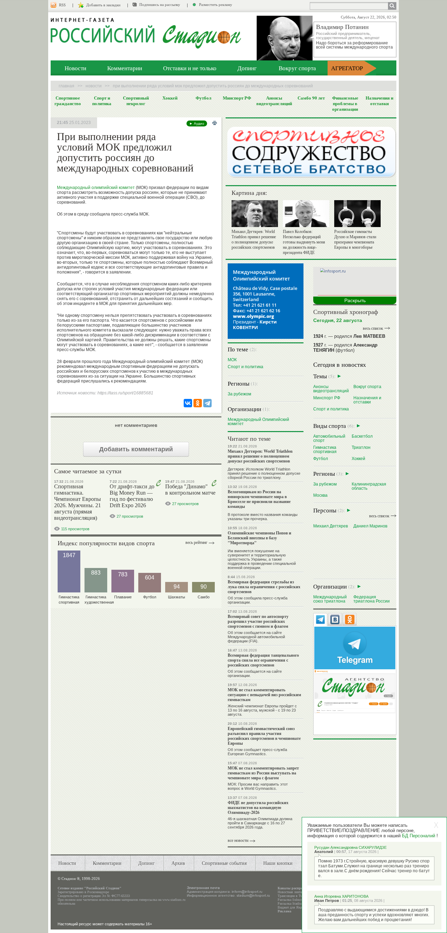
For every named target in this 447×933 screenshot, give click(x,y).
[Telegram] (207, 403)
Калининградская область (369, 486)
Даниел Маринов (370, 526)
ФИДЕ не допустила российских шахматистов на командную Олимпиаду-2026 (258, 807)
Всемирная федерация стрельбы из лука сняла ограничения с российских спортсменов (264, 587)
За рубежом (239, 394)
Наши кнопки (278, 863)
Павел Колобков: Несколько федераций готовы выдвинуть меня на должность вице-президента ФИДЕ (304, 242)
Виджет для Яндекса (293, 907)
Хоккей (169, 98)
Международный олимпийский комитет (96, 187)
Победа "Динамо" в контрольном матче (190, 489)
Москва (320, 495)
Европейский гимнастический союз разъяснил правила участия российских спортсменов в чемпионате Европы (264, 736)
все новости (238, 840)
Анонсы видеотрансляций (274, 100)
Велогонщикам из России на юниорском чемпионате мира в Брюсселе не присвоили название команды (259, 499)
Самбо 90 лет (311, 98)
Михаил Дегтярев (330, 526)
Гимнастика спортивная (325, 449)
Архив (178, 863)
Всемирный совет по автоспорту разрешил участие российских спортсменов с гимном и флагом (258, 621)
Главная (66, 85)
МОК (232, 359)
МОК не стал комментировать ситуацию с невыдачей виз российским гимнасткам (264, 694)
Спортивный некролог (136, 100)
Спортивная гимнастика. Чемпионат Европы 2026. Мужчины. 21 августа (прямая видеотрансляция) (77, 502)
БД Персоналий (418, 835)
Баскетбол (362, 436)
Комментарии (124, 68)
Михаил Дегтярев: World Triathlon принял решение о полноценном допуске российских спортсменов (254, 239)
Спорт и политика (101, 100)
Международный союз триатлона (330, 599)
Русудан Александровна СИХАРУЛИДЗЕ (350, 847)
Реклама (284, 911)
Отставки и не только (190, 68)
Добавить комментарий (136, 449)
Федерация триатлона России (371, 599)
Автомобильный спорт (329, 438)
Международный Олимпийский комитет (258, 421)
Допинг (247, 68)
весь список (373, 328)
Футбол (203, 98)
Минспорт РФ (237, 98)
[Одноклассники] (197, 403)
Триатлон (361, 447)
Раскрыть (355, 300)
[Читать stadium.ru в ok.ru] (354, 691)
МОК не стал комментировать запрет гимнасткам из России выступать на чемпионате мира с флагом (263, 773)
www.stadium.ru (173, 900)
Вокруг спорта (297, 68)
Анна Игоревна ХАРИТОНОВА (341, 896)
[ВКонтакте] (188, 403)
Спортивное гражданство (67, 100)
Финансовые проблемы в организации (345, 103)
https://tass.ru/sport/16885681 (125, 393)
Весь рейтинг (196, 542)
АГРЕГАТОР (347, 68)
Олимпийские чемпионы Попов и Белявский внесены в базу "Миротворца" (259, 538)
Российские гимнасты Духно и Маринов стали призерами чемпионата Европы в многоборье (355, 239)
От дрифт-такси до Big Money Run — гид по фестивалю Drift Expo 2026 (132, 495)
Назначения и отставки (379, 100)
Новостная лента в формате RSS (301, 892)
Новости (75, 68)
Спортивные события (224, 863)
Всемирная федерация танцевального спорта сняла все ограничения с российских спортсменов (263, 660)
